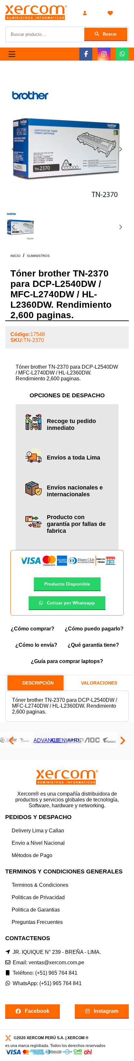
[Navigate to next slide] (121, 149)
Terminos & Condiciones (40, 885)
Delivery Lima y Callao (38, 830)
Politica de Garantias (36, 909)
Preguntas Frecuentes (37, 922)
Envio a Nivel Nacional (38, 843)
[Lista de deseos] (110, 13)
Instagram (106, 1011)
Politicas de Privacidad (38, 897)
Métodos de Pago (32, 855)
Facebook (37, 1011)
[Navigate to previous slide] (13, 149)
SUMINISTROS (38, 256)
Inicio (15, 256)
